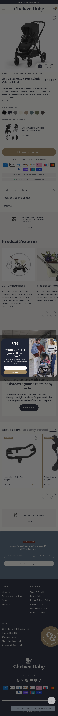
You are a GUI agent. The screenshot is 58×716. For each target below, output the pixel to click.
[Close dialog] (54, 341)
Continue (15, 372)
